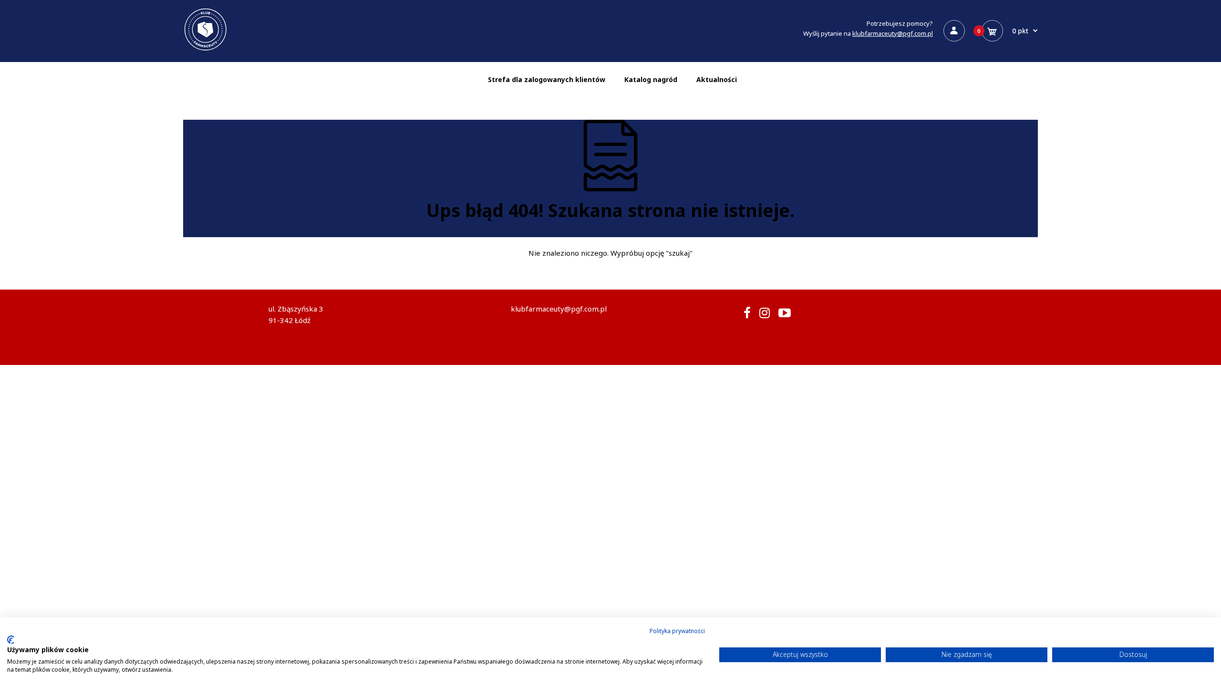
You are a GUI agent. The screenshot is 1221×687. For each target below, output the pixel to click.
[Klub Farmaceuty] (205, 49)
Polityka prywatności (677, 631)
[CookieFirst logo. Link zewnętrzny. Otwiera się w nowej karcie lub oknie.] (10, 639)
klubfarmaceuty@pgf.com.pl (892, 33)
